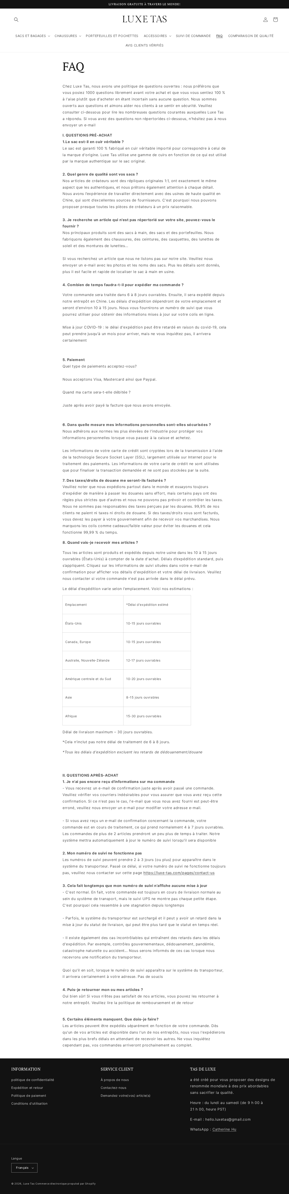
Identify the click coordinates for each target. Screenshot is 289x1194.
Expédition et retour (27, 1088)
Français (22, 1167)
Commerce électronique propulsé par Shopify (65, 1183)
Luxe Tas (29, 1183)
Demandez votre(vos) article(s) (126, 1095)
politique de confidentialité (32, 1080)
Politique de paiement (28, 1095)
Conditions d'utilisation (29, 1103)
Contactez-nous (113, 1088)
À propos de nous (115, 1080)
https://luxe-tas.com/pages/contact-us (178, 872)
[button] (16, 20)
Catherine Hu (224, 1129)
